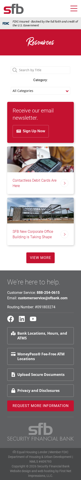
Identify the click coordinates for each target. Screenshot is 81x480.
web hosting (46, 471)
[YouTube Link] (35, 320)
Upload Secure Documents (41, 374)
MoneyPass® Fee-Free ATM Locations (41, 356)
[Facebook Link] (12, 320)
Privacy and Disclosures (38, 390)
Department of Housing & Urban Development (40, 457)
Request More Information (41, 406)
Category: (40, 80)
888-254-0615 (48, 292)
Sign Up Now (34, 131)
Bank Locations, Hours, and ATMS (42, 336)
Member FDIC (59, 452)
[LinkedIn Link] (23, 320)
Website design (20, 471)
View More (40, 258)
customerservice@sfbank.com (43, 298)
